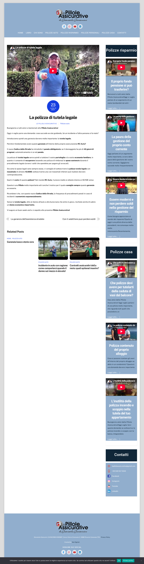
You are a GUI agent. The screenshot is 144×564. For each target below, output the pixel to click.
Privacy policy (128, 560)
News (9, 238)
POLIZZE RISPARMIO (70, 33)
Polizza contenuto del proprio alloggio (121, 350)
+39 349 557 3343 (119, 471)
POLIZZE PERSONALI (90, 33)
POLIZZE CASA (108, 33)
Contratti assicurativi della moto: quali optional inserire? (84, 267)
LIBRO (28, 33)
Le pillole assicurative (46, 123)
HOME (20, 33)
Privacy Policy (105, 537)
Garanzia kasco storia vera (20, 241)
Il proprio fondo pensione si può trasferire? (121, 85)
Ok (119, 560)
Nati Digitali (76, 542)
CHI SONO (38, 33)
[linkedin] (80, 26)
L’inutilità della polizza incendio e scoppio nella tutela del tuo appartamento (121, 409)
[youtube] (75, 26)
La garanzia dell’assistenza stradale (27, 219)
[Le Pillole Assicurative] (72, 21)
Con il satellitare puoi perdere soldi (79, 219)
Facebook (115, 476)
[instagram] (69, 26)
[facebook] (64, 26)
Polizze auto (65, 123)
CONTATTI (121, 33)
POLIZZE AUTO (51, 33)
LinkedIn (115, 491)
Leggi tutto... (113, 108)
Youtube (115, 486)
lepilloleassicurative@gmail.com (123, 466)
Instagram (115, 481)
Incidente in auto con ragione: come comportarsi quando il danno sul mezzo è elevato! (53, 268)
